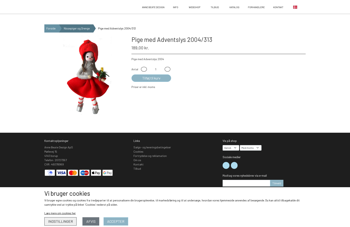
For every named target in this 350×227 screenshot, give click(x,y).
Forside (50, 28)
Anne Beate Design (55, 7)
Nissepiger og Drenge (77, 28)
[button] (144, 69)
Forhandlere (256, 7)
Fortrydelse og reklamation (150, 155)
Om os (137, 160)
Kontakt (278, 7)
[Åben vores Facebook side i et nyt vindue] (234, 165)
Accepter (115, 221)
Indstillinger (60, 221)
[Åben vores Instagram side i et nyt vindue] (226, 165)
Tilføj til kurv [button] (151, 78)
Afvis (91, 221)
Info (175, 7)
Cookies (138, 151)
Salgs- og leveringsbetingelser (152, 147)
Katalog (234, 7)
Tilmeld (276, 183)
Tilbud (215, 7)
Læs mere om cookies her (60, 213)
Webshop (194, 7)
